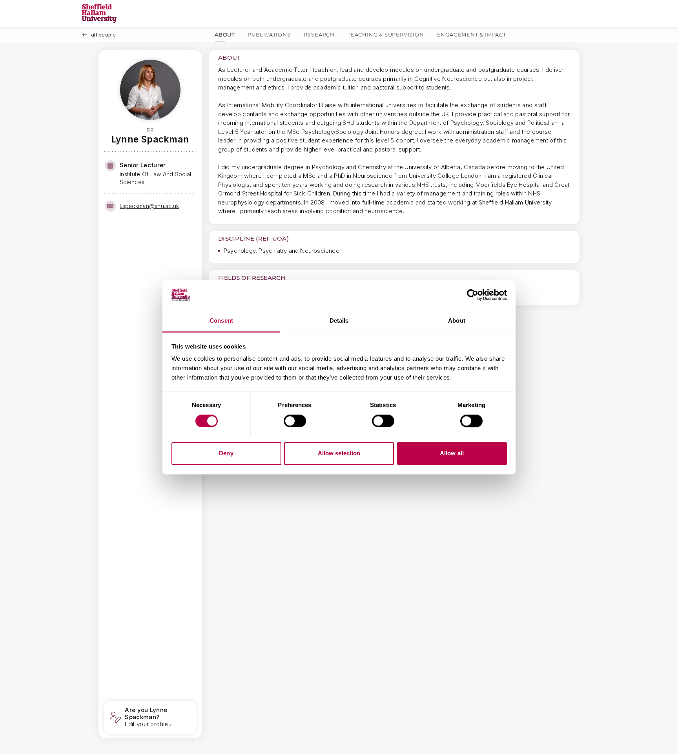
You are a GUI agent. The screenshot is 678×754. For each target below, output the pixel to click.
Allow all (452, 453)
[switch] (295, 420)
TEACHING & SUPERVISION (386, 34)
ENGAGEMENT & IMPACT (471, 34)
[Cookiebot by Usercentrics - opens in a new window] (472, 295)
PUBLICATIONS (269, 34)
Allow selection (339, 453)
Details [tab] (339, 321)
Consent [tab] (221, 321)
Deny (226, 453)
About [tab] (456, 321)
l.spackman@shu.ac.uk (149, 206)
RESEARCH (319, 34)
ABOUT (225, 34)
